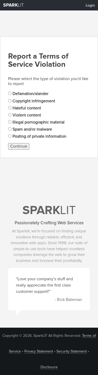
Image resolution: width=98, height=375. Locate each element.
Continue (18, 146)
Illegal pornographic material (38, 122)
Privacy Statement (38, 351)
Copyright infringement (33, 101)
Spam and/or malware (31, 129)
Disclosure (49, 367)
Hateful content (26, 108)
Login (90, 5)
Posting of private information (38, 136)
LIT (13, 5)
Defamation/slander (29, 94)
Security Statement (71, 351)
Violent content (26, 115)
